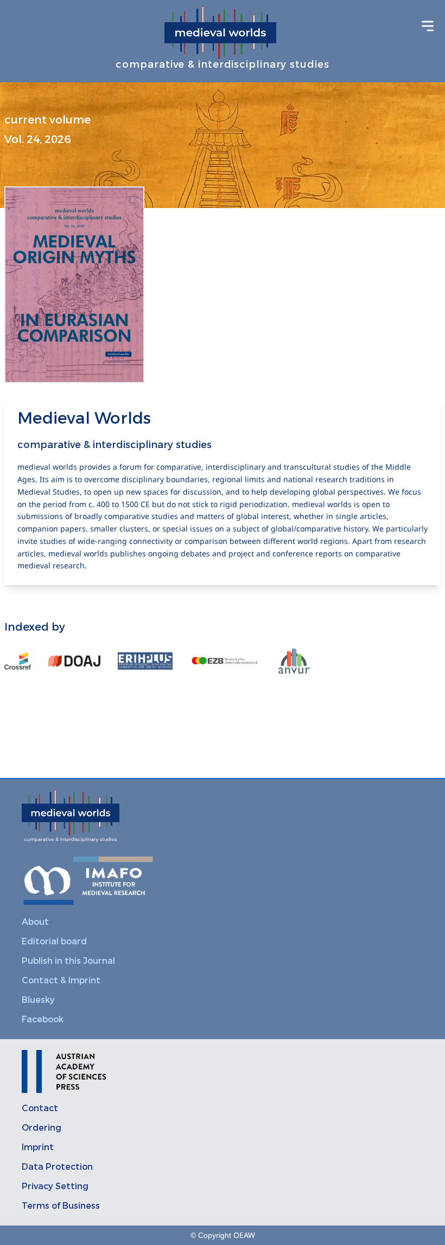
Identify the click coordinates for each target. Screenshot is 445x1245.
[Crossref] (17, 661)
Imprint (38, 1147)
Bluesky (38, 1000)
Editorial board (54, 941)
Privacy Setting (55, 1186)
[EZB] (224, 661)
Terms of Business (61, 1205)
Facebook (42, 1019)
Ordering (41, 1127)
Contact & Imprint (61, 980)
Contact (40, 1108)
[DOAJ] (74, 661)
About (35, 922)
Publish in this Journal (68, 961)
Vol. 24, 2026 (37, 139)
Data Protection (57, 1166)
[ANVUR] (294, 661)
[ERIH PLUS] (145, 661)
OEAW (244, 1235)
